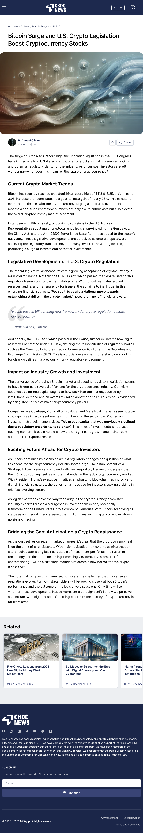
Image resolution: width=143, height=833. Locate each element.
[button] (133, 7)
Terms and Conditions (127, 824)
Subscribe (73, 793)
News (16, 26)
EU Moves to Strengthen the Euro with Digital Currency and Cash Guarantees (88, 670)
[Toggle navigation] (4, 8)
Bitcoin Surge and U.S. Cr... (47, 26)
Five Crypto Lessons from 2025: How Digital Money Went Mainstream (28, 670)
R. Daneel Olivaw (29, 140)
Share (127, 142)
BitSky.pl (25, 821)
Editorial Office (131, 817)
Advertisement (109, 817)
